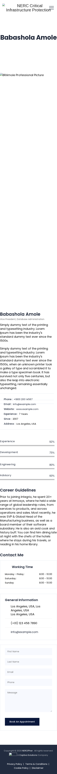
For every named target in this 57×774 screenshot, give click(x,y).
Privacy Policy (14, 764)
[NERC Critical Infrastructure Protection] (28, 8)
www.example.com (27, 409)
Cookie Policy (21, 768)
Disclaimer (37, 768)
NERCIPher (27, 750)
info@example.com (24, 404)
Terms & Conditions (36, 764)
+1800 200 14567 (23, 399)
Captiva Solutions (28, 755)
